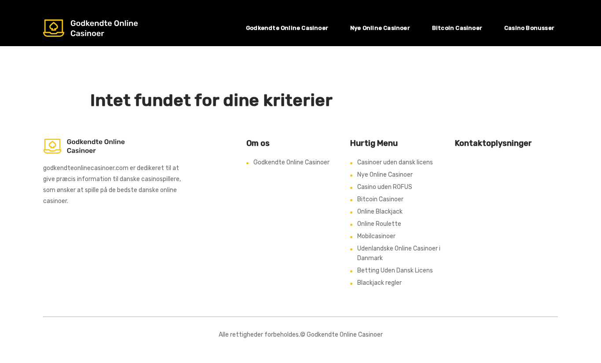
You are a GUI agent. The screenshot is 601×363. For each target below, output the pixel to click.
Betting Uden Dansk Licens (395, 270)
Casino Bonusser (529, 28)
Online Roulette (379, 224)
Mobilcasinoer (376, 236)
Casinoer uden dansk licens (395, 162)
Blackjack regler (379, 283)
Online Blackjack (380, 211)
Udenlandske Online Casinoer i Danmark (398, 253)
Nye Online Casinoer (380, 28)
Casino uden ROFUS (384, 187)
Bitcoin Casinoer (457, 28)
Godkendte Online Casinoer (287, 28)
